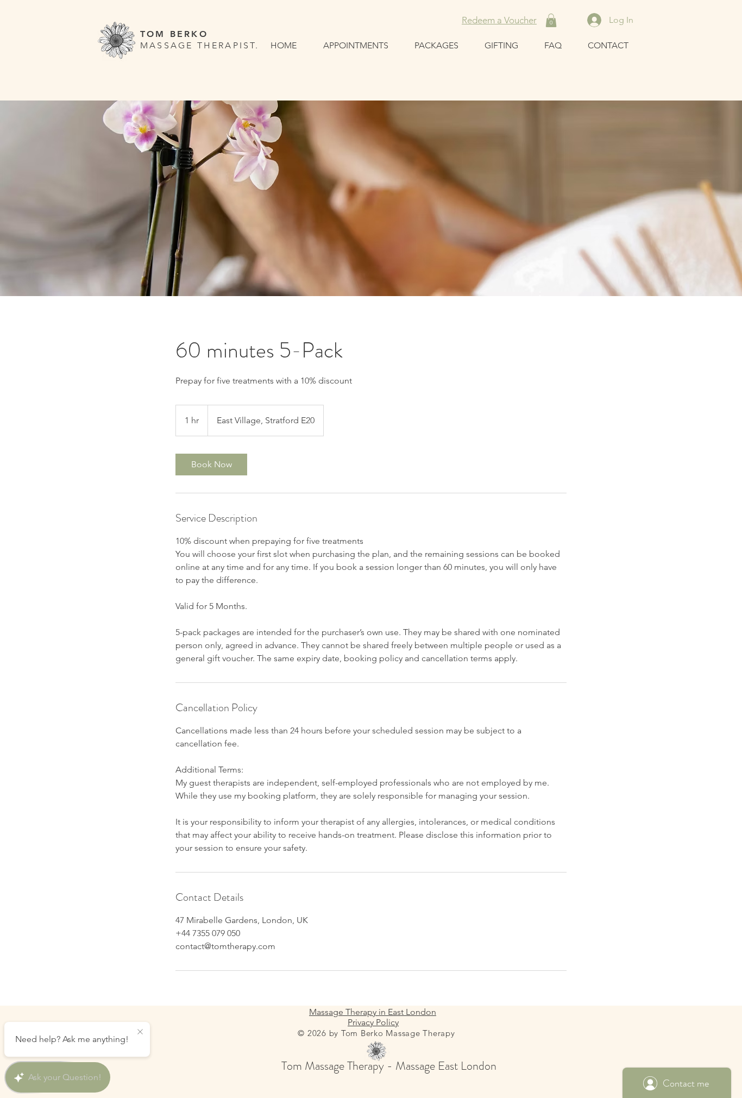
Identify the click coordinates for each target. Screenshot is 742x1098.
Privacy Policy (373, 1022)
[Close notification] (140, 1032)
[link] (211, 464)
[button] (551, 20)
